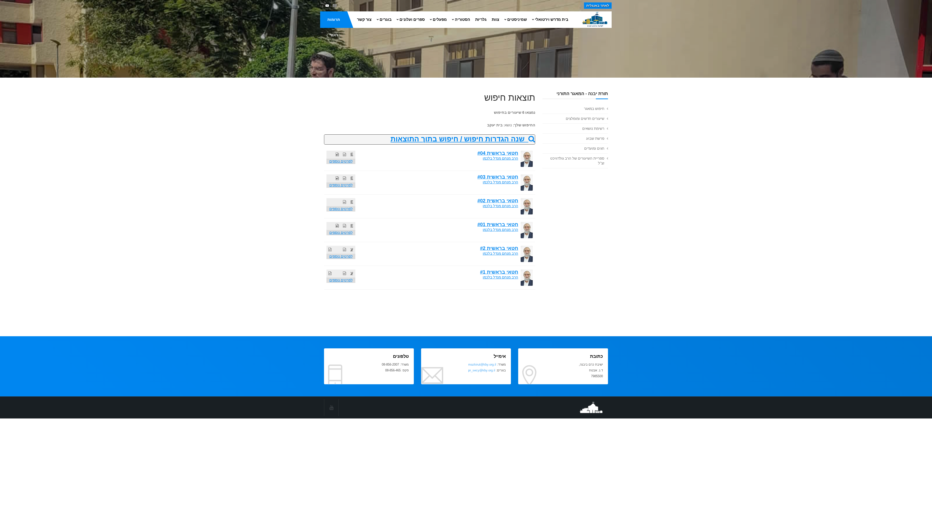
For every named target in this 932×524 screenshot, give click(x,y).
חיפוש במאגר (594, 108)
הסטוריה (462, 19)
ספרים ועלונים (412, 19)
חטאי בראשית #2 (499, 248)
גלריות (481, 19)
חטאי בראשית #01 (497, 224)
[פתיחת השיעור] (344, 154)
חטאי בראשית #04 (497, 153)
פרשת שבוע (595, 138)
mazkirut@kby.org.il (482, 364)
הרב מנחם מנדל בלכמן (500, 158)
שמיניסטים (517, 19)
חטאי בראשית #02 (497, 200)
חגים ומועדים (594, 148)
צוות (495, 19)
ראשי (334, 35)
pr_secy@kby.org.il (481, 370)
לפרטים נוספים (341, 161)
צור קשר (364, 19)
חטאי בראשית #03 (497, 177)
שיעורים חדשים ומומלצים (585, 118)
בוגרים (385, 19)
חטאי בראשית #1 (499, 272)
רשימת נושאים (593, 128)
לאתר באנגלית (597, 6)
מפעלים (440, 19)
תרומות (333, 19)
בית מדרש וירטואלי (551, 19)
